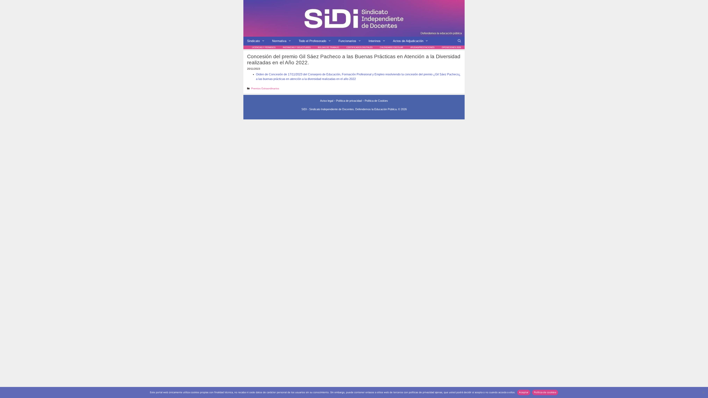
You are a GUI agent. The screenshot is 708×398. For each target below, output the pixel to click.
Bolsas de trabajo (328, 47)
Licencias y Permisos (263, 47)
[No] (703, 392)
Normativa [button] (279, 41)
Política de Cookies (376, 100)
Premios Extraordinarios (265, 88)
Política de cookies (545, 392)
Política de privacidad (349, 100)
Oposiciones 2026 (451, 47)
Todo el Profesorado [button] (312, 41)
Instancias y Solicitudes (296, 47)
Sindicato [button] (253, 41)
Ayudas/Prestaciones (422, 47)
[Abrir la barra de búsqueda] (459, 41)
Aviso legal (326, 100)
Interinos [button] (375, 41)
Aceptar (523, 392)
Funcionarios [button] (347, 41)
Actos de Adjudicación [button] (408, 41)
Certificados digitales (359, 47)
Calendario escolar (391, 47)
